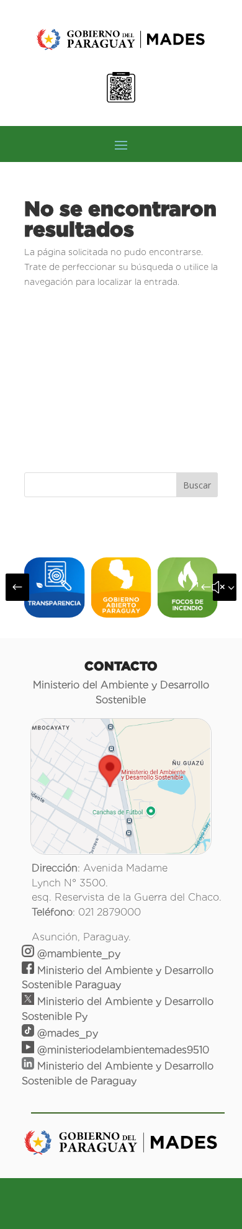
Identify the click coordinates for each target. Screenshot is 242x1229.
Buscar (197, 485)
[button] (17, 587)
